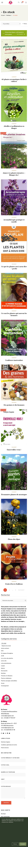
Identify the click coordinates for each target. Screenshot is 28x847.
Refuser (15, 844)
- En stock (3, 643)
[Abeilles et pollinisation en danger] (14, 104)
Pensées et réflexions (6, 675)
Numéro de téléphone (8, 772)
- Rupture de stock (6, 646)
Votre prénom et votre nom (10, 758)
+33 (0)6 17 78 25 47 (9, 718)
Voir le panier (20, 34)
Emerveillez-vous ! (14, 450)
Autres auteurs (5, 648)
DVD (2, 651)
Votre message (6, 786)
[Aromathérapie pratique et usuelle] (14, 197)
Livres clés (3, 661)
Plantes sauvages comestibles (9, 680)
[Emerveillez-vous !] (14, 427)
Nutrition (3, 673)
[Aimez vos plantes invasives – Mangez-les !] (14, 150)
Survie (2, 683)
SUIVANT (21, 590)
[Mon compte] (26, 2)
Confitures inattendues (14, 360)
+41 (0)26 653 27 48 (9, 730)
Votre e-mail (5, 765)
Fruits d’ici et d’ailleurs (14, 584)
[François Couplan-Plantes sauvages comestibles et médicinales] (10, 2)
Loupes (3, 665)
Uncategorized (5, 685)
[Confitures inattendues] (14, 338)
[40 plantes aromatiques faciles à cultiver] (14, 57)
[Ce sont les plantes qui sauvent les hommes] (14, 291)
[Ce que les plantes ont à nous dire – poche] (14, 244)
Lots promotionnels (6, 663)
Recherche (25, 600)
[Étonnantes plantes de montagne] (14, 472)
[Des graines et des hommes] (14, 382)
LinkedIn (7, 733)
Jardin (2, 656)
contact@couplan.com (7, 716)
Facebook (1, 733)
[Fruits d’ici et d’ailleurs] (14, 562)
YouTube (3, 733)
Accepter (23, 844)
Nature (3, 668)
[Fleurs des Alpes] (14, 517)
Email (9, 733)
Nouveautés (4, 670)
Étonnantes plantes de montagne (14, 494)
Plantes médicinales (6, 678)
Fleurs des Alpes (14, 539)
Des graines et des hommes (14, 405)
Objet (3, 779)
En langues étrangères (7, 653)
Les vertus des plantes (7, 658)
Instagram (5, 733)
